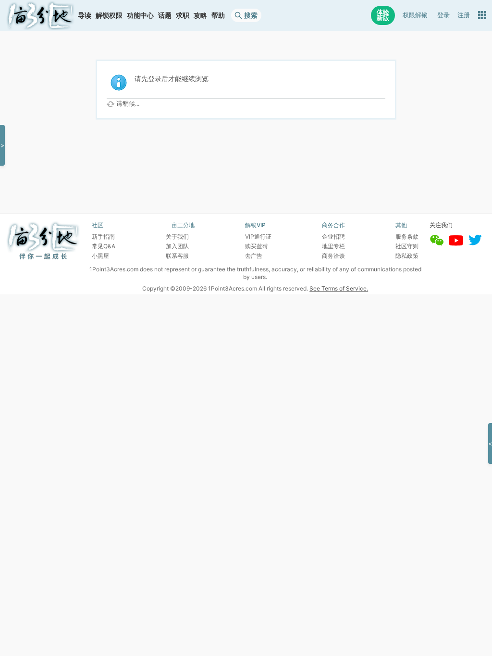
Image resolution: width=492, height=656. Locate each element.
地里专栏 (333, 246)
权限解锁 (415, 15)
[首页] (40, 15)
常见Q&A (103, 246)
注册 (463, 15)
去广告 (253, 255)
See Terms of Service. (338, 288)
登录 (443, 15)
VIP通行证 (258, 236)
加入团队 (177, 246)
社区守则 (406, 246)
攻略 (200, 15)
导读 (84, 15)
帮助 (218, 15)
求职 (182, 15)
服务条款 (406, 236)
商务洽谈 (333, 255)
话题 (165, 15)
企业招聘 (333, 236)
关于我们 (177, 236)
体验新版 (383, 15)
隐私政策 (406, 255)
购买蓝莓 (256, 246)
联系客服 (177, 255)
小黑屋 (100, 255)
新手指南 (103, 236)
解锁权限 (109, 15)
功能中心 (140, 15)
